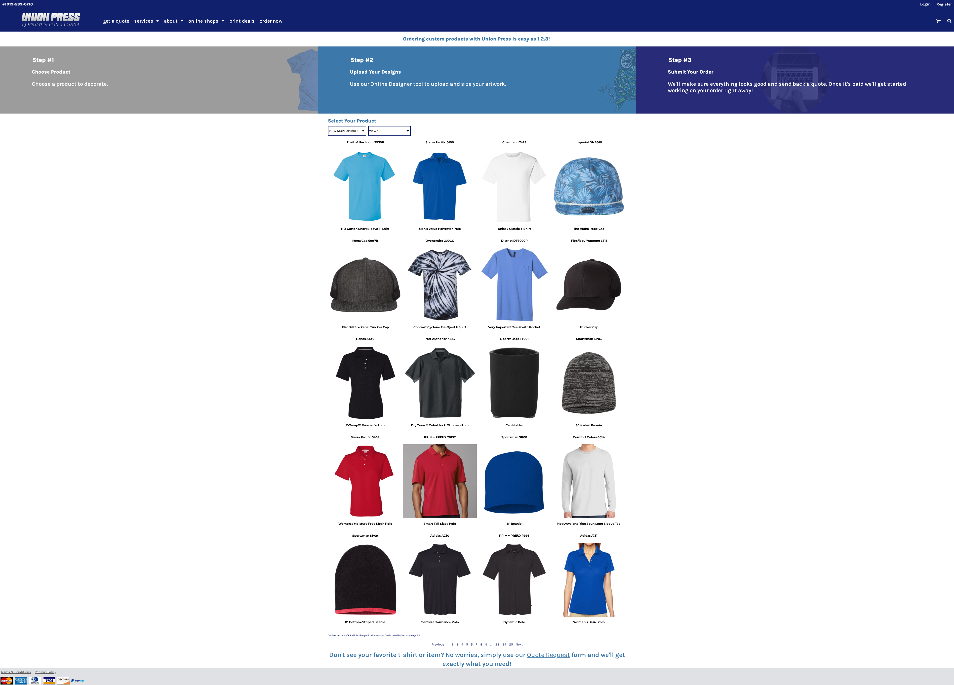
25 (511, 644)
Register (944, 4)
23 (497, 644)
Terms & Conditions (16, 672)
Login (925, 4)
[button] (146, 21)
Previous (438, 644)
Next (519, 644)
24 (504, 644)
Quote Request (548, 655)
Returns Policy (45, 672)
